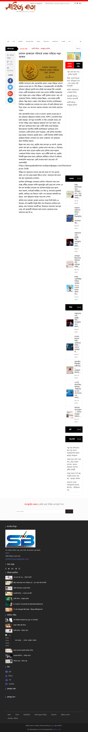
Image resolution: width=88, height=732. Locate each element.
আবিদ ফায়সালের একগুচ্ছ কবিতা (73, 91)
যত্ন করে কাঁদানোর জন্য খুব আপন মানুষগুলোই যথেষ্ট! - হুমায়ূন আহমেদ (74, 452)
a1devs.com (57, 729)
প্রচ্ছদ (8, 41)
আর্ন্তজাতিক (20, 41)
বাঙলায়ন (38, 41)
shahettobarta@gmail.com (17, 559)
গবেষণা (71, 178)
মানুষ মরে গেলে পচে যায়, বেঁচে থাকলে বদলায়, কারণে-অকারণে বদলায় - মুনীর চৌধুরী (74, 464)
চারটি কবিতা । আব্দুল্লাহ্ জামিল (41, 48)
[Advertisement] (58, 21)
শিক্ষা (70, 307)
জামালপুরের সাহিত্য (29, 41)
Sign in (32, 3)
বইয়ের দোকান (46, 41)
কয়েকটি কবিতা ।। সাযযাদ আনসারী (73, 97)
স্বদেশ (14, 41)
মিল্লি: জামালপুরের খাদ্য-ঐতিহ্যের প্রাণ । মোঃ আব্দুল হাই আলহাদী (73, 82)
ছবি (70, 429)
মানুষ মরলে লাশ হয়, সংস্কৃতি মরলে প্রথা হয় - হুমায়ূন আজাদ (74, 476)
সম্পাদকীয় (63, 41)
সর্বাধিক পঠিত (78, 65)
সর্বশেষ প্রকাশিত (69, 65)
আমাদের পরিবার (13, 718)
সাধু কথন (72, 439)
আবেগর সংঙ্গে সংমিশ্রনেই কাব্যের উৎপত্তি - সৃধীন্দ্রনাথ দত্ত (73, 486)
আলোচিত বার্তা (55, 41)
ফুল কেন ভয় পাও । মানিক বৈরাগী (73, 73)
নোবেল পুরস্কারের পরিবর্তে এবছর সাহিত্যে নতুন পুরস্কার (40, 55)
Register (39, 3)
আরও (70, 41)
